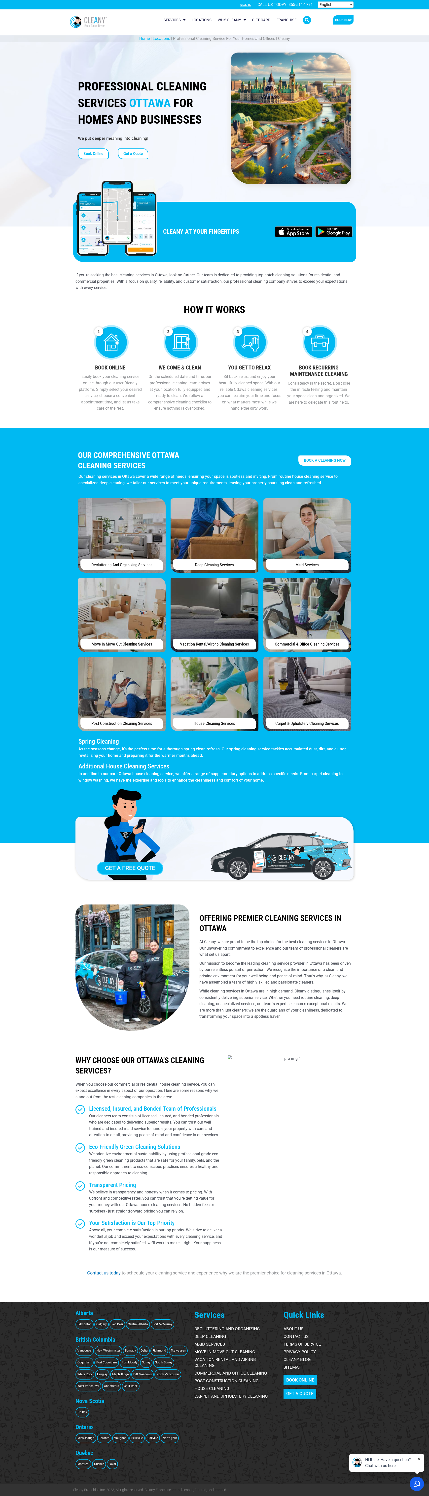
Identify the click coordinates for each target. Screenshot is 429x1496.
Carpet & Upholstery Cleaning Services (307, 723)
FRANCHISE (287, 20)
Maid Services (307, 564)
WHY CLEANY (229, 20)
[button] (307, 20)
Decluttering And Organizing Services (121, 564)
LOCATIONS (202, 20)
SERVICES (172, 20)
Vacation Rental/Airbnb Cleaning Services (214, 644)
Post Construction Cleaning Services (121, 723)
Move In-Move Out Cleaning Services (122, 644)
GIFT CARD (261, 20)
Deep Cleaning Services (214, 564)
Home (144, 38)
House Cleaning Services (214, 723)
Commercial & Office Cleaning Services (307, 644)
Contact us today (104, 1272)
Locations (161, 38)
